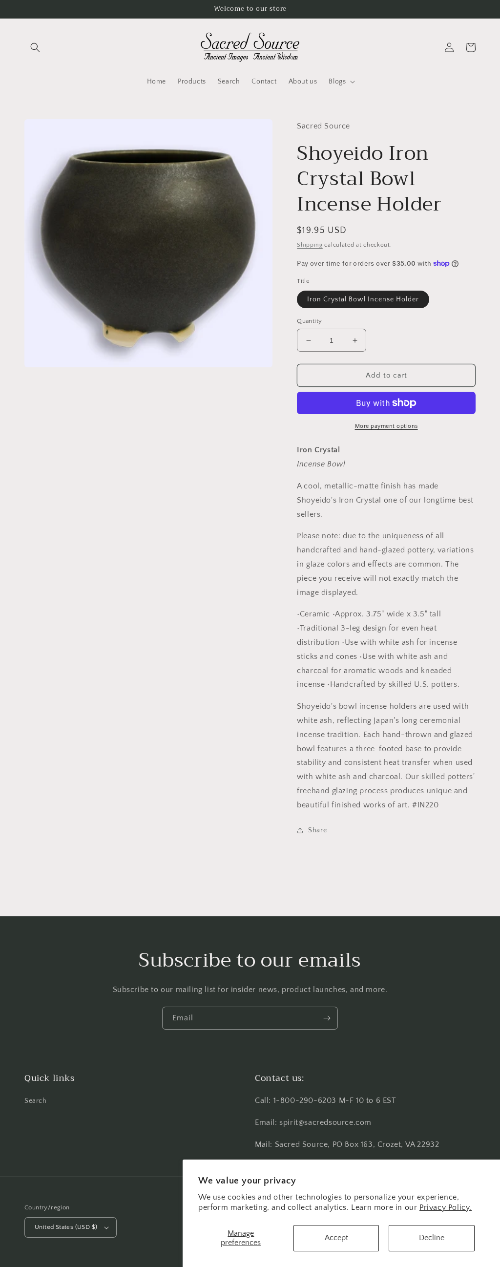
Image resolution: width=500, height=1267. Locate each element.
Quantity (309, 320)
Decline (431, 1237)
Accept (336, 1237)
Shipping (310, 245)
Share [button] (317, 830)
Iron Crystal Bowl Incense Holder (363, 299)
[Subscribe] (326, 1018)
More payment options (386, 426)
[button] (35, 47)
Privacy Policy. (445, 1207)
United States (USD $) (66, 1227)
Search (35, 1101)
